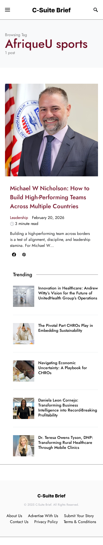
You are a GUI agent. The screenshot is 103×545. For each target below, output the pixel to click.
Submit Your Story (79, 516)
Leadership (19, 217)
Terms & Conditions (80, 522)
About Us (14, 516)
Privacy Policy (46, 522)
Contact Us (19, 522)
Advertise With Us (43, 516)
